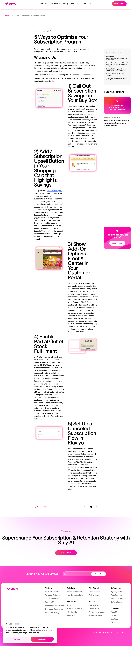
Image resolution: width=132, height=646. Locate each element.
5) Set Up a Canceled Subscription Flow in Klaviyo (116, 79)
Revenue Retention (53, 595)
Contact (114, 619)
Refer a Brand (116, 602)
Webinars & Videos (75, 608)
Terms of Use (97, 632)
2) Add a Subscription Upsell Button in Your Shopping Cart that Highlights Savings (117, 64)
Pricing (65, 4)
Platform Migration (74, 592)
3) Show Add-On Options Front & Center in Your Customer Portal (116, 69)
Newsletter (71, 615)
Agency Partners (117, 592)
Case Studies (94, 592)
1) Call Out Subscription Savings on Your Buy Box (116, 59)
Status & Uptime (95, 615)
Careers (114, 615)
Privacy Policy (107, 632)
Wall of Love (94, 595)
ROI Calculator (73, 612)
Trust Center (94, 608)
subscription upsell (54, 191)
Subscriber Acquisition (54, 606)
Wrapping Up (110, 56)
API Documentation (97, 612)
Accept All (42, 639)
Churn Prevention (52, 599)
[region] (30, 632)
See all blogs (42, 507)
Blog (69, 605)
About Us (114, 612)
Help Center (94, 605)
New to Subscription (75, 595)
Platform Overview (53, 592)
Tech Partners (116, 595)
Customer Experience (54, 609)
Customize (18, 639)
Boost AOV (49, 602)
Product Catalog (52, 613)
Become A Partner (118, 599)
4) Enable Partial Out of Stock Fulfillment (115, 74)
